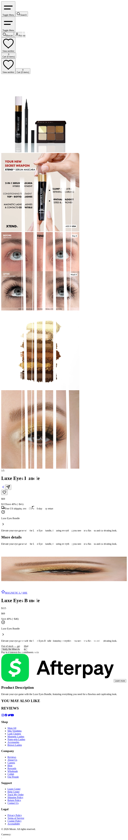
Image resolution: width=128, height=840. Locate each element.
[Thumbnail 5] (2, 580)
